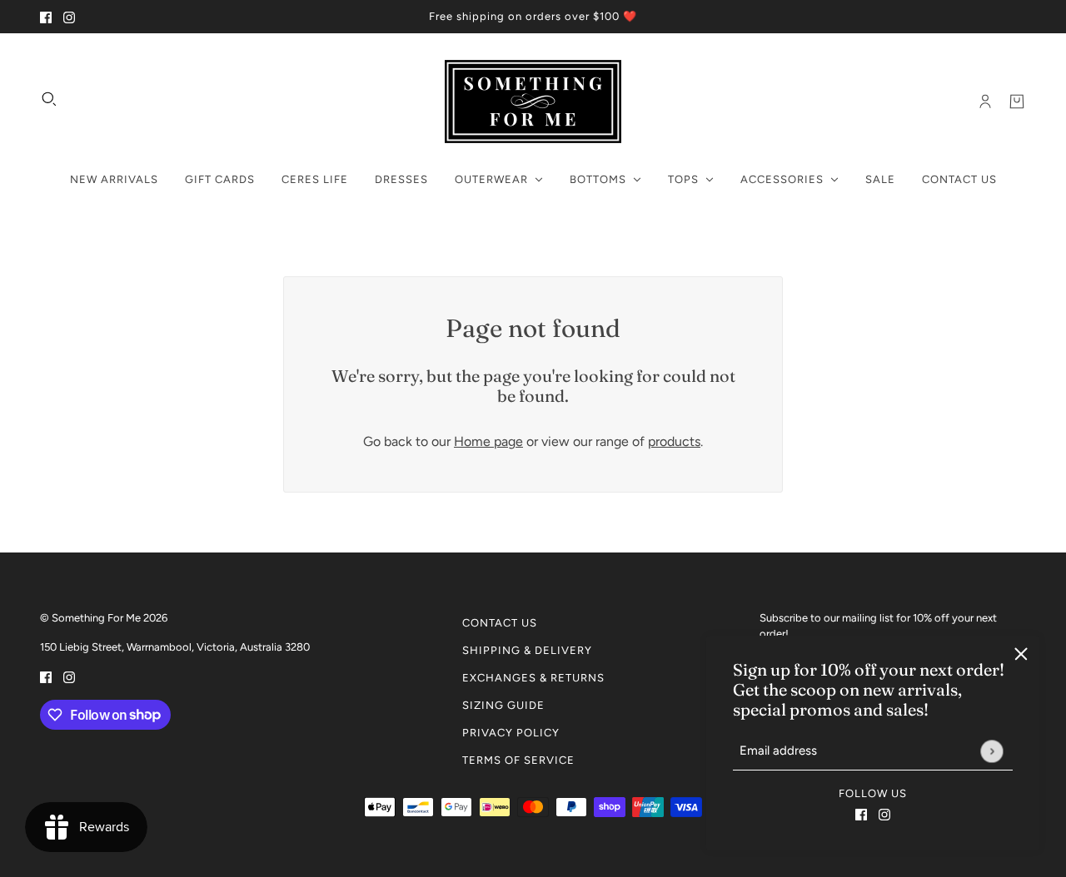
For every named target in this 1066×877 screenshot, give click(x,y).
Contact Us (499, 623)
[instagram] (69, 16)
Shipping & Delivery (527, 650)
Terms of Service (518, 760)
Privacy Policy (511, 732)
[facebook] (45, 16)
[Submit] (991, 751)
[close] (1021, 654)
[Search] (49, 99)
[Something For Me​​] (533, 101)
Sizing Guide (503, 705)
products (674, 441)
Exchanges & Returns (533, 677)
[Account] (985, 101)
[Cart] (1017, 101)
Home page (488, 441)
